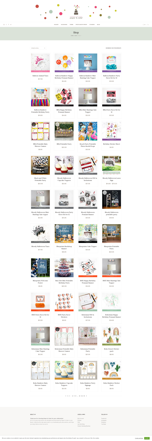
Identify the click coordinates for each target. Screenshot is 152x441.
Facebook (103, 419)
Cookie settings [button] (139, 438)
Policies (79, 420)
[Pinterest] (8, 24)
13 (79, 396)
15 (84, 396)
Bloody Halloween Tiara (40, 246)
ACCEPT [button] (147, 438)
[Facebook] (6, 24)
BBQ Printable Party (64, 144)
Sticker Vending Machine (84, 426)
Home (72, 35)
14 (82, 396)
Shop (75, 35)
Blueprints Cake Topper (88, 246)
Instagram (103, 420)
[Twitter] (11, 24)
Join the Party (81, 424)
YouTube (103, 424)
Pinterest (103, 422)
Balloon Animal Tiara (40, 76)
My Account (81, 419)
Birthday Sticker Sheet (111, 144)
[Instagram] (4, 24)
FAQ (79, 422)
